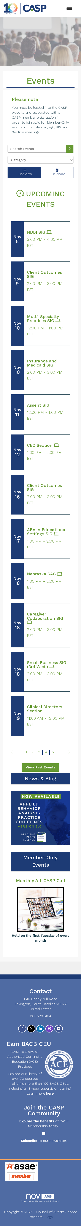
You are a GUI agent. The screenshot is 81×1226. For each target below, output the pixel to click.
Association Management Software (40, 1201)
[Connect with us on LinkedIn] (40, 1028)
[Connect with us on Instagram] (49, 1028)
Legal (49, 1217)
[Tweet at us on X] (31, 1028)
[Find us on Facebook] (22, 1028)
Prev (12, 752)
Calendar (57, 174)
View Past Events (40, 767)
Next (68, 752)
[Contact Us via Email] (58, 1028)
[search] (69, 149)
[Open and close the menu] (62, 8)
